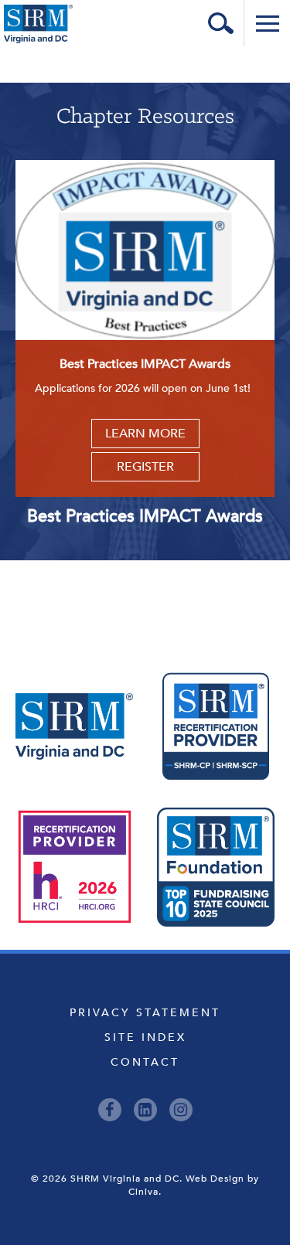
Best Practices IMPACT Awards (145, 516)
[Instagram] (181, 1109)
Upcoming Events (145, 595)
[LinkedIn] (145, 1109)
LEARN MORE (145, 433)
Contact (145, 1062)
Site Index (145, 1037)
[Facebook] (109, 1109)
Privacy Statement (145, 1012)
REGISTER (145, 466)
